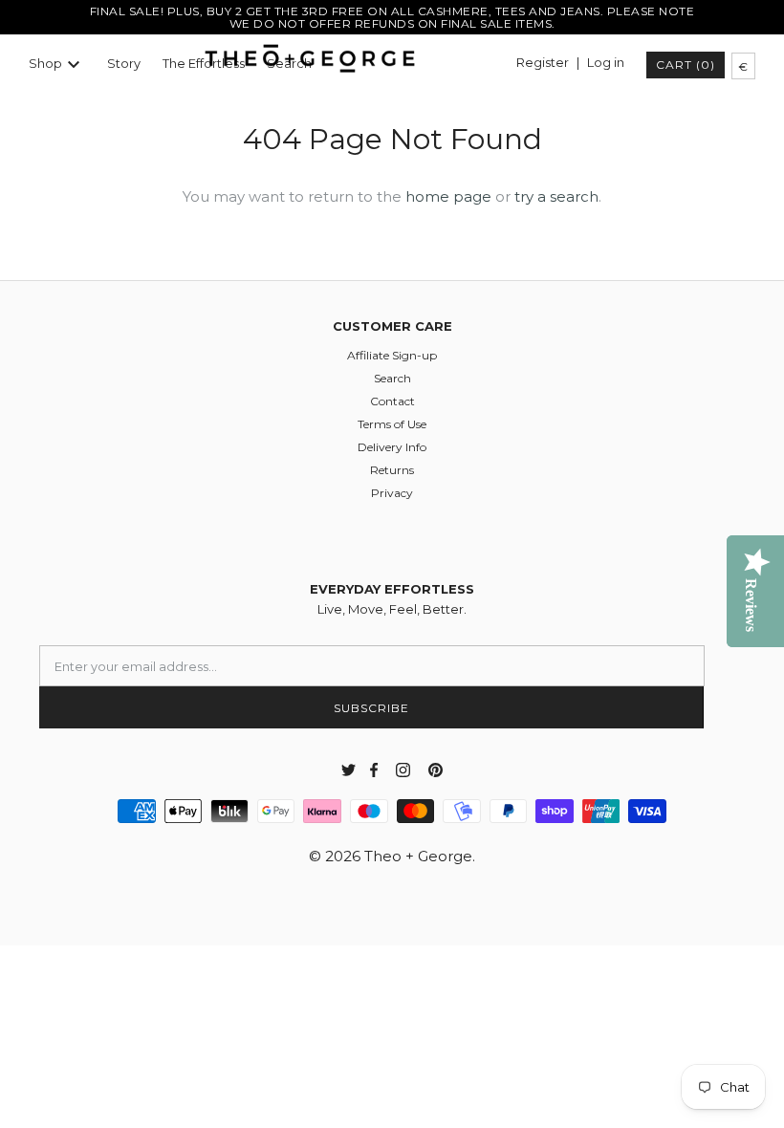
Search (392, 378)
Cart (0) (685, 64)
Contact (392, 401)
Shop (45, 63)
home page (448, 196)
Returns (392, 470)
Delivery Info (392, 447)
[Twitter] (348, 770)
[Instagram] (403, 770)
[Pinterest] (435, 770)
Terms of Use (392, 424)
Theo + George (418, 856)
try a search (556, 196)
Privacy (392, 493)
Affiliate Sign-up (392, 355)
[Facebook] (370, 770)
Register (542, 62)
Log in (605, 62)
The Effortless (204, 63)
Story (124, 63)
